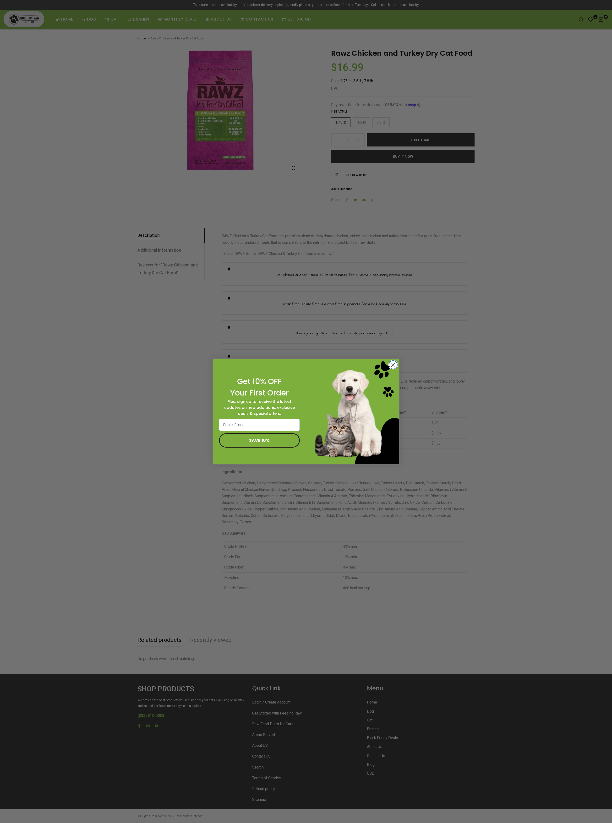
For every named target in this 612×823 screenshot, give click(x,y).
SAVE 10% (259, 440)
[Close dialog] (393, 365)
